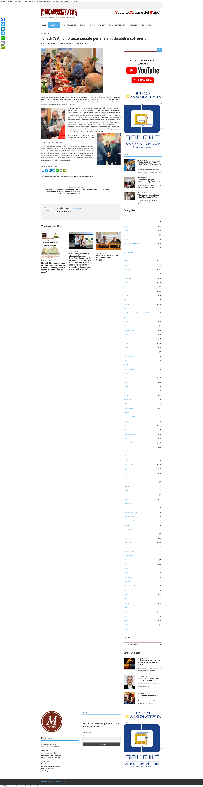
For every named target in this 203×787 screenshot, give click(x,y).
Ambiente (127, 230)
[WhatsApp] (2, 38)
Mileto (126, 404)
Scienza (126, 534)
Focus (125, 352)
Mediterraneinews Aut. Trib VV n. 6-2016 (53, 782)
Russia (126, 495)
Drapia (126, 317)
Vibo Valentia (128, 612)
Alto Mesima (128, 226)
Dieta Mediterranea (117, 25)
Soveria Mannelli (129, 555)
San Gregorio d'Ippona (131, 521)
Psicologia (127, 460)
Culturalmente (128, 304)
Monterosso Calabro (130, 417)
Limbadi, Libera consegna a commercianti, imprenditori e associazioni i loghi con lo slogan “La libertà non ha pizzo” (53, 267)
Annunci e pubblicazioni (131, 243)
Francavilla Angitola (130, 356)
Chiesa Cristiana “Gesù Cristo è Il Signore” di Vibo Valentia (64, 176)
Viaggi (125, 607)
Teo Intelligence (69, 25)
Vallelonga (127, 599)
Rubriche (133, 25)
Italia (82, 25)
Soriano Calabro (129, 551)
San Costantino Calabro (131, 512)
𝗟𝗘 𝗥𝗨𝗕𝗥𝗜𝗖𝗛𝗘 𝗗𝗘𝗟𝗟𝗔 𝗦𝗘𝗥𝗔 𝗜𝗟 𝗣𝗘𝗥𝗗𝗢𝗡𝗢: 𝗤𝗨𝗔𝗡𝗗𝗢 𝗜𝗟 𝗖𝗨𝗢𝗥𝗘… (149, 663)
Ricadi (125, 473)
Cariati (126, 265)
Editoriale (146, 25)
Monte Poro (127, 412)
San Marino (127, 525)
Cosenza (126, 282)
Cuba (125, 300)
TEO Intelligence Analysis (131, 586)
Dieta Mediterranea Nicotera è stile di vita (137, 313)
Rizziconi (126, 482)
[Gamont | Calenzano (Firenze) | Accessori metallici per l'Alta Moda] (143, 119)
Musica (126, 421)
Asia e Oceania (128, 252)
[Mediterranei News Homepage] (51, 721)
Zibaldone (127, 625)
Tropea (126, 594)
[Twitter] (2, 24)
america (126, 235)
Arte (125, 248)
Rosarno (126, 490)
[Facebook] (2, 19)
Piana (125, 438)
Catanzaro (127, 269)
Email (84, 736)
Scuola (126, 538)
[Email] (2, 42)
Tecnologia (127, 581)
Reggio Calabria (128, 464)
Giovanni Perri (90, 176)
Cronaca (126, 291)
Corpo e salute (128, 278)
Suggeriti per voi (129, 577)
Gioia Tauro (127, 365)
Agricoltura (127, 222)
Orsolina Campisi (52, 43)
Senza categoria (129, 542)
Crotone (126, 295)
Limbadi (126, 395)
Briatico (126, 256)
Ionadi (126, 373)
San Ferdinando (129, 516)
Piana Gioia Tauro (129, 443)
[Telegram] (2, 33)
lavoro (126, 386)
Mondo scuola (128, 408)
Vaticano (126, 603)
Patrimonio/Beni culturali (131, 434)
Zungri (126, 629)
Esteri (92, 25)
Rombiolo (127, 486)
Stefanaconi (127, 568)
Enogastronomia (129, 330)
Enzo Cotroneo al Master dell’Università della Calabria (107, 257)
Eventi (126, 343)
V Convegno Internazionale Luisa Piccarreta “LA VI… (148, 196)
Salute (126, 499)
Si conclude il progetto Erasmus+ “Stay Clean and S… (149, 181)
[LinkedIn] (2, 28)
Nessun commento (66, 43)
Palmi (125, 430)
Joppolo (126, 382)
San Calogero (128, 503)
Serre (125, 547)
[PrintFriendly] (2, 47)
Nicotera (126, 425)
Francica (126, 360)
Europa (126, 339)
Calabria (53, 25)
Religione (126, 469)
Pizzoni (126, 451)
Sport (102, 25)
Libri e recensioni (129, 391)
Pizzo (125, 447)
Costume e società (129, 287)
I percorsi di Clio (129, 369)
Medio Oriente (128, 399)
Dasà (125, 308)
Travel (126, 590)
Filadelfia (126, 347)
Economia (127, 321)
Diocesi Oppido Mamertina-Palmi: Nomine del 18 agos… (148, 679)
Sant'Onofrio (128, 529)
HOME (44, 25)
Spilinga (126, 560)
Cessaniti (126, 274)
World (126, 620)
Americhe (127, 239)
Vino (125, 616)
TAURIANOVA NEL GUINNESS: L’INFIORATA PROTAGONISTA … (149, 164)
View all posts (77, 208)
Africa (125, 217)
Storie (125, 573)
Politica (126, 456)
